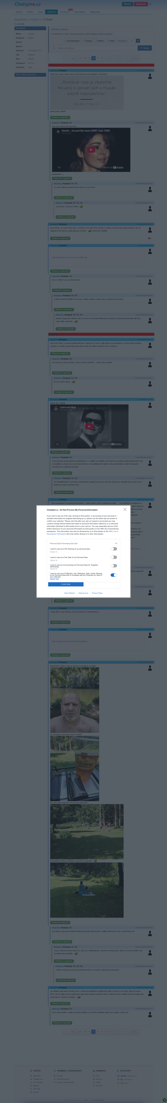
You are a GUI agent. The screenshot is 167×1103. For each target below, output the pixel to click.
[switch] (114, 548)
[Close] (125, 510)
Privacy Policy (97, 593)
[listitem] (83, 543)
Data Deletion (69, 593)
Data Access (83, 593)
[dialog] (83, 551)
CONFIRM (65, 584)
